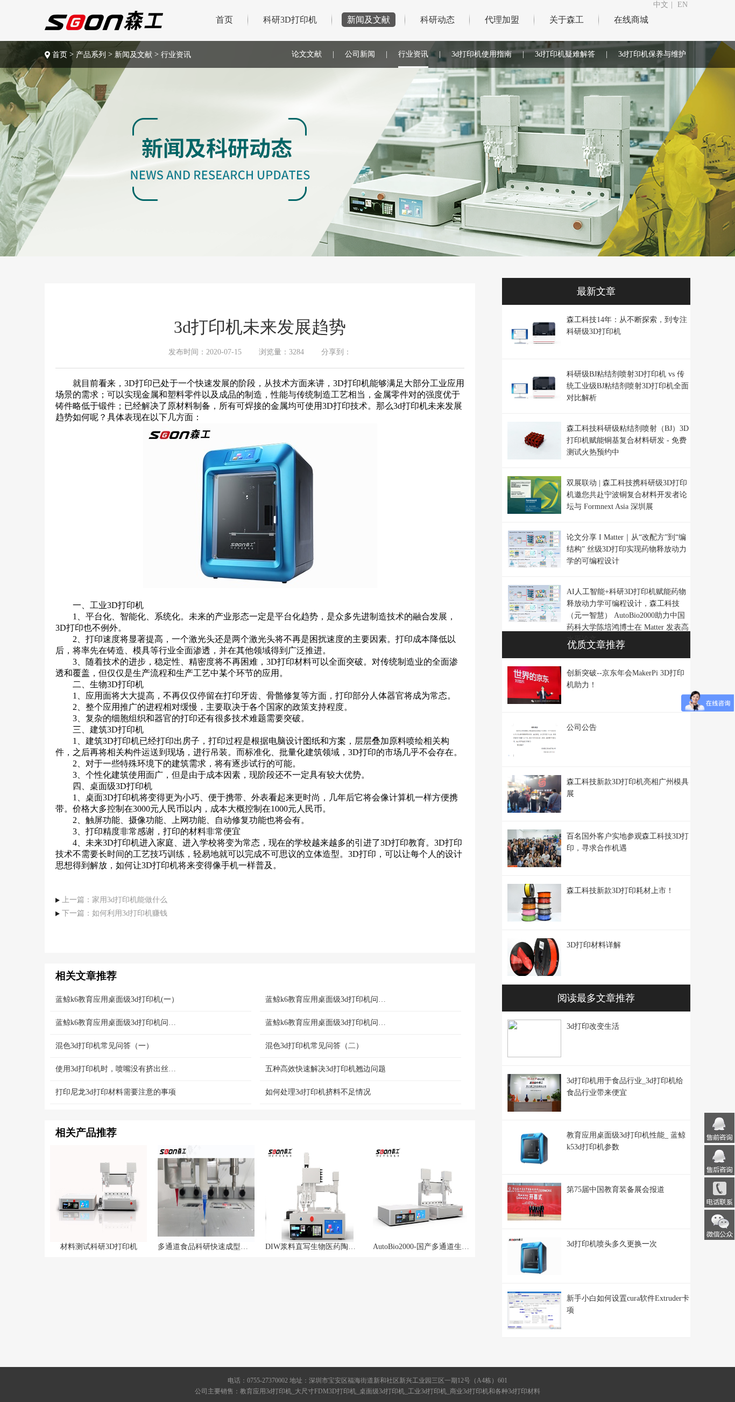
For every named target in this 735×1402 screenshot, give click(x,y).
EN (682, 5)
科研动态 (437, 19)
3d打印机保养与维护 (652, 54)
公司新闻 (360, 54)
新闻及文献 (368, 19)
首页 (224, 19)
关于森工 (566, 19)
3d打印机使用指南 (481, 54)
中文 (660, 5)
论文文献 (307, 54)
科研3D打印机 (290, 19)
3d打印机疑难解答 (565, 54)
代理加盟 (502, 19)
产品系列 (91, 55)
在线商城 (631, 19)
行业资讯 (413, 54)
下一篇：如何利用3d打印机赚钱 (114, 914)
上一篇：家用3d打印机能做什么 (114, 900)
